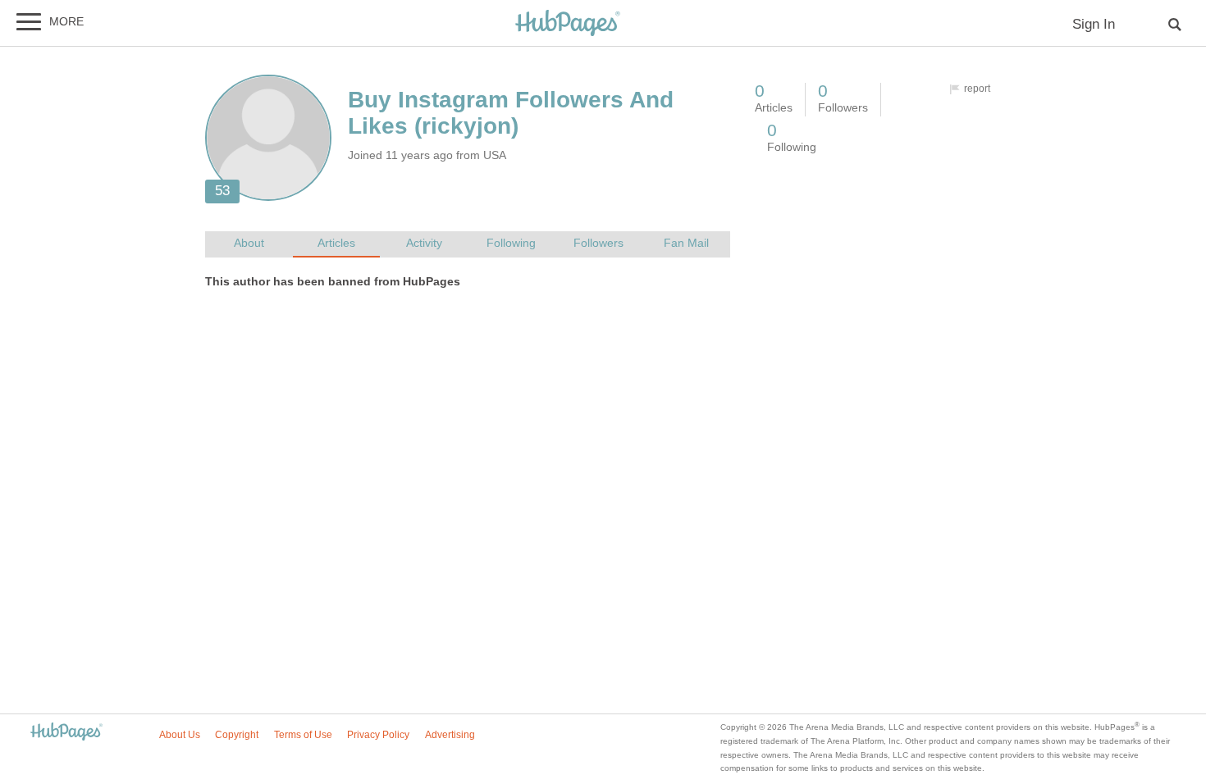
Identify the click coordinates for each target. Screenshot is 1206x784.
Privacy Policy (378, 735)
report (977, 88)
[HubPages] (567, 24)
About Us (179, 735)
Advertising (450, 735)
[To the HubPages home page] (66, 732)
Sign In (1093, 24)
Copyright (236, 735)
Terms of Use (303, 735)
